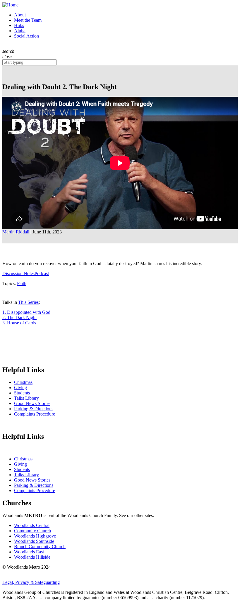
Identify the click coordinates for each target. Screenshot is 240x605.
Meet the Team (28, 20)
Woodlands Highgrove (35, 535)
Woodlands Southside (34, 541)
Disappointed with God (26, 312)
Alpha (19, 30)
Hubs (19, 25)
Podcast (42, 273)
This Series (28, 302)
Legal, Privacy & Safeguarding (31, 582)
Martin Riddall (15, 231)
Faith (21, 283)
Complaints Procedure (34, 413)
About (20, 14)
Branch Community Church (40, 546)
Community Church (32, 530)
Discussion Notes (18, 273)
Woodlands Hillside (32, 557)
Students (22, 392)
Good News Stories (32, 403)
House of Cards (19, 322)
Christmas (23, 382)
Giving (20, 387)
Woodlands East (29, 551)
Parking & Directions (33, 408)
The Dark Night (19, 317)
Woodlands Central (31, 525)
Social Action (26, 35)
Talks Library (26, 398)
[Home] (120, 5)
